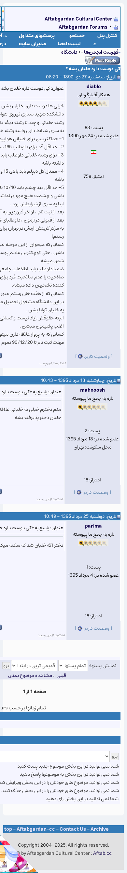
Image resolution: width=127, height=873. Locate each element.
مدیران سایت (32, 43)
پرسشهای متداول (37, 35)
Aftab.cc (102, 853)
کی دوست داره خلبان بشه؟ (93, 68)
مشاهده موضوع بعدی (30, 675)
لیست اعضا (69, 43)
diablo (94, 86)
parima (93, 526)
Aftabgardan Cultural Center (79, 19)
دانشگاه (69, 52)
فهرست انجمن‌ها (101, 52)
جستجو (77, 35)
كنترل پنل (107, 35)
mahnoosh (92, 390)
